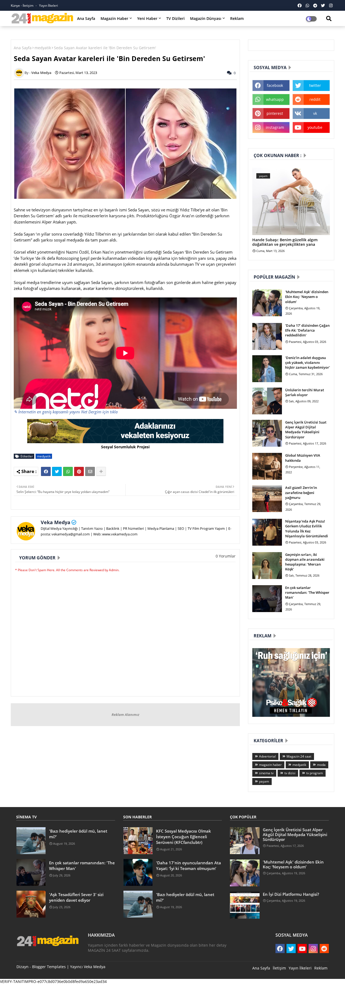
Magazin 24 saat (299, 756)
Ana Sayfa (86, 18)
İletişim (279, 968)
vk (315, 113)
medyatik (42, 47)
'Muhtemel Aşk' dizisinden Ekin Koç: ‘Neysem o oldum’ (306, 296)
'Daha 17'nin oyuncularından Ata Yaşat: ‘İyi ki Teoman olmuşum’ (188, 865)
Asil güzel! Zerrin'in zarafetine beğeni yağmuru (301, 492)
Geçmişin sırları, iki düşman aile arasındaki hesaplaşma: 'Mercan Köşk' (305, 562)
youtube (315, 127)
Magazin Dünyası (205, 18)
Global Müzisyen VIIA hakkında (302, 458)
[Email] (90, 471)
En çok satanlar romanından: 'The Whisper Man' (307, 592)
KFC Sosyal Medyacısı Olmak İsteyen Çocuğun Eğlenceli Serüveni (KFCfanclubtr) (183, 836)
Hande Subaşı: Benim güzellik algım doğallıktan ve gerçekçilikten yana (285, 242)
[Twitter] (57, 471)
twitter (315, 85)
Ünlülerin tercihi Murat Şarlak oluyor (304, 392)
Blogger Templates (49, 966)
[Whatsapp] (68, 471)
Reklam (237, 18)
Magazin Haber (114, 18)
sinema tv (266, 773)
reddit (314, 99)
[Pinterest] (79, 471)
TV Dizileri (175, 18)
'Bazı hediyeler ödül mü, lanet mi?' (78, 833)
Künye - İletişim (22, 5)
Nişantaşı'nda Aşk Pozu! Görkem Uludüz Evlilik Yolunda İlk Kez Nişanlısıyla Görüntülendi (306, 528)
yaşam (264, 781)
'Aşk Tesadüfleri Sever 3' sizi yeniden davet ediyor (76, 897)
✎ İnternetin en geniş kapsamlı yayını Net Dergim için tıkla (66, 411)
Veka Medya (55, 522)
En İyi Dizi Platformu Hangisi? (291, 894)
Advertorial (267, 756)
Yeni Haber (147, 18)
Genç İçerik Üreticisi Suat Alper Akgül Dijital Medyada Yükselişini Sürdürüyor (305, 429)
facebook (275, 85)
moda (321, 764)
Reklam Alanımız (125, 714)
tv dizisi (289, 773)
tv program (314, 773)
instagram (275, 127)
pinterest (275, 113)
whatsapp (275, 99)
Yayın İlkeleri (48, 5)
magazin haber (270, 764)
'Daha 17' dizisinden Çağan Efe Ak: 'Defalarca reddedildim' (307, 330)
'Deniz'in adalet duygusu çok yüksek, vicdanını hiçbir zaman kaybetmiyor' (307, 362)
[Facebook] (46, 471)
